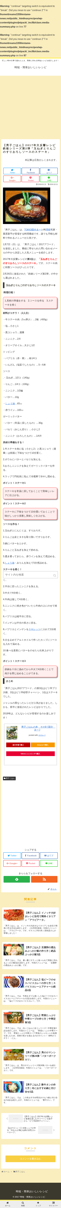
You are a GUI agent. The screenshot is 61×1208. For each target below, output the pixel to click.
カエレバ (41, 735)
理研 (48, 229)
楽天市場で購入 (18, 745)
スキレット (34, 629)
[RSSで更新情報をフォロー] (44, 879)
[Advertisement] (30, 106)
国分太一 (36, 229)
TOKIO (28, 229)
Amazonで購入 (42, 745)
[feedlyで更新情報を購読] (17, 879)
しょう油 (10, 403)
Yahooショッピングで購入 (30, 754)
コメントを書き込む (30, 1158)
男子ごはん (10, 778)
